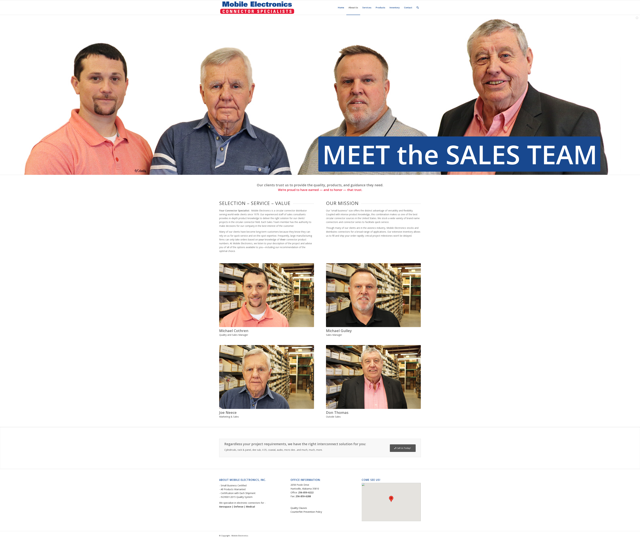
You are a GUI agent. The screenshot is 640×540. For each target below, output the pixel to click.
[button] (391, 499)
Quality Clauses (298, 508)
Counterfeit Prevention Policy (306, 511)
